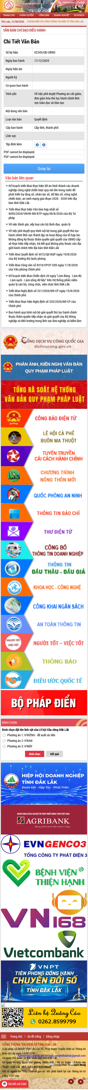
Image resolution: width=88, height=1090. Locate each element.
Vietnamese (68, 2)
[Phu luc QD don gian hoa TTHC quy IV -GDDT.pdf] (37, 144)
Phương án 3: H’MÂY (19, 746)
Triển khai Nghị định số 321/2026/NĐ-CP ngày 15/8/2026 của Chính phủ (44, 293)
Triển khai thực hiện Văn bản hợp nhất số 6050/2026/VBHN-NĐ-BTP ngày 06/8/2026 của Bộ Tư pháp (42, 213)
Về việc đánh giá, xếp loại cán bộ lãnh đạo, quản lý (39, 224)
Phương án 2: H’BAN (19, 740)
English (80, 2)
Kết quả (54, 754)
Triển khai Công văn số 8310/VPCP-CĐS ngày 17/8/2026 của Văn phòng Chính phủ (43, 267)
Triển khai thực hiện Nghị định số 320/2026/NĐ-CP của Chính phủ (42, 303)
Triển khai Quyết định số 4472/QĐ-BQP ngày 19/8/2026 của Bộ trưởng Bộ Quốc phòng (42, 256)
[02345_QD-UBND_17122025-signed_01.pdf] (44, 144)
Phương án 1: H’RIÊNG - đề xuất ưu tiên (31, 735)
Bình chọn (34, 754)
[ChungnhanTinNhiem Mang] (68, 1064)
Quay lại (44, 168)
